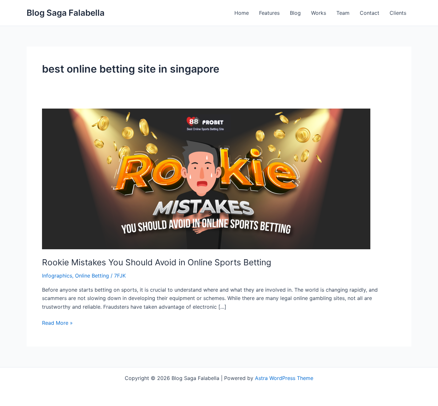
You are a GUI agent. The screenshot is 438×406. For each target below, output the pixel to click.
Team (343, 13)
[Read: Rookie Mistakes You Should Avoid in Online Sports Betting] (206, 178)
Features (269, 13)
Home (241, 13)
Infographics (57, 275)
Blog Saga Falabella (66, 13)
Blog (295, 13)
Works (318, 13)
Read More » (57, 322)
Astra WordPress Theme (284, 378)
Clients (398, 13)
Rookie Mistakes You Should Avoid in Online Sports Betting (156, 262)
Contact (369, 13)
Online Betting (92, 275)
